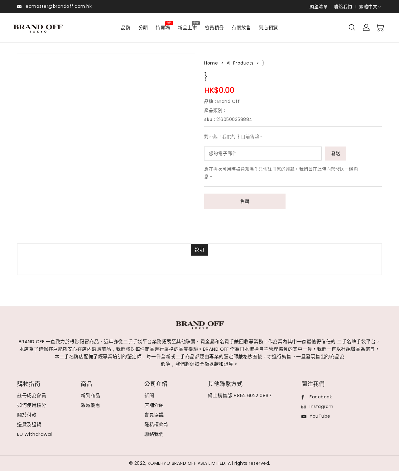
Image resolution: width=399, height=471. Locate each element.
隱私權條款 (156, 424)
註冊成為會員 (31, 395)
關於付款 (26, 414)
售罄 (244, 201)
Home (211, 63)
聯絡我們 (343, 6)
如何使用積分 (31, 405)
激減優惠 (90, 405)
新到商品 (90, 395)
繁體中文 (368, 6)
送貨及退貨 (29, 424)
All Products (240, 63)
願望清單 (319, 6)
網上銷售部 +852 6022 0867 (240, 395)
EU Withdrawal (34, 434)
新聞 (149, 395)
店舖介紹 (154, 405)
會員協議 (154, 414)
